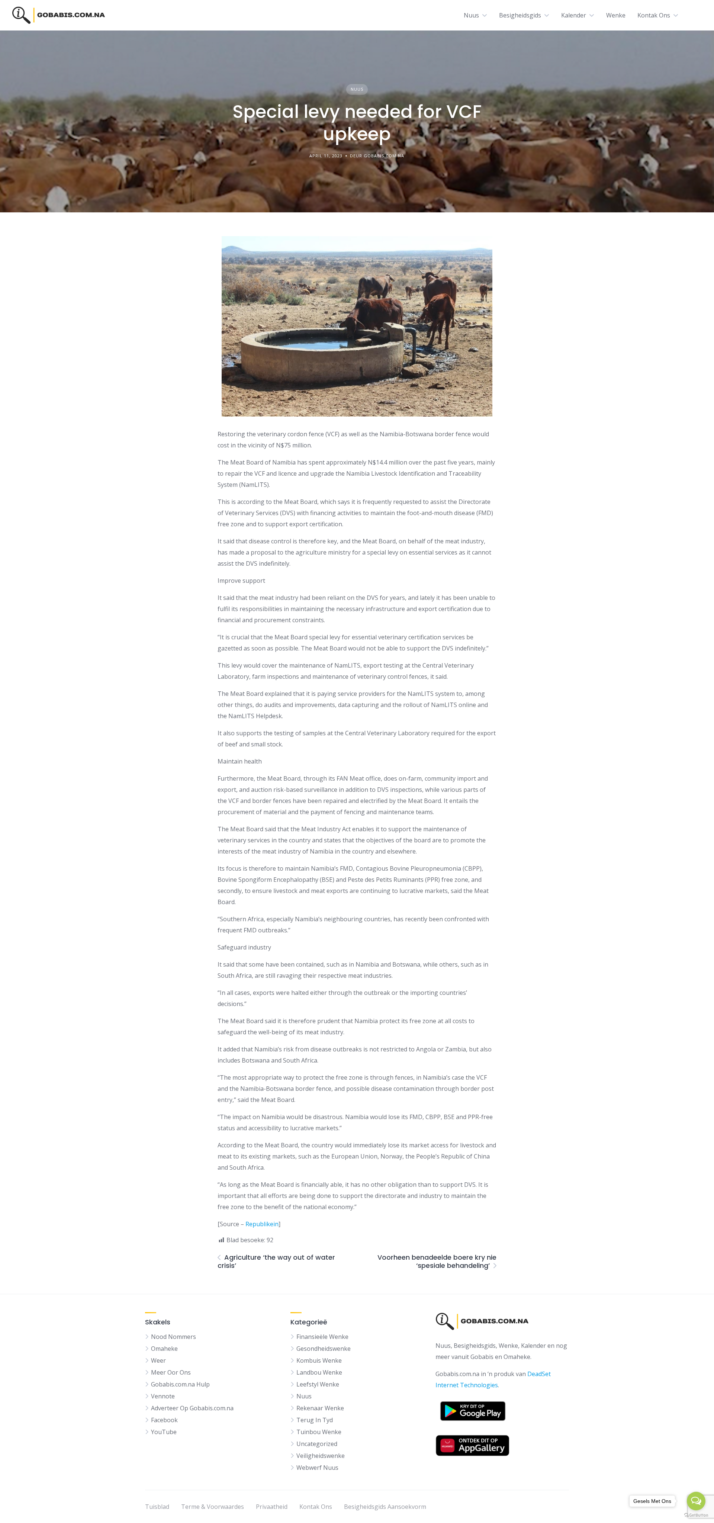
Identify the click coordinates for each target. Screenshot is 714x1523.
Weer (158, 1360)
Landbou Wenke (319, 1372)
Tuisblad (157, 1507)
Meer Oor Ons (171, 1372)
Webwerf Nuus (317, 1467)
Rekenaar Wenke (320, 1408)
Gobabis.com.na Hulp (180, 1384)
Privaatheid (271, 1507)
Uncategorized (316, 1444)
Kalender (573, 15)
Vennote (163, 1396)
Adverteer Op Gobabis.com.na (192, 1408)
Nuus (471, 15)
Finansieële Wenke (322, 1337)
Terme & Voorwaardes (212, 1507)
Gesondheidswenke (323, 1348)
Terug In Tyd (314, 1420)
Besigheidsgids (520, 15)
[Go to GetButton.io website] (696, 1515)
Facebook (164, 1420)
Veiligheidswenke (320, 1456)
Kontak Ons (653, 15)
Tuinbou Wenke (318, 1432)
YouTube (164, 1432)
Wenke (615, 15)
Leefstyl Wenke (317, 1384)
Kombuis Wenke (319, 1360)
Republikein (262, 1224)
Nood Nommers (173, 1337)
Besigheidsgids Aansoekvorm (385, 1507)
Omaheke (164, 1348)
